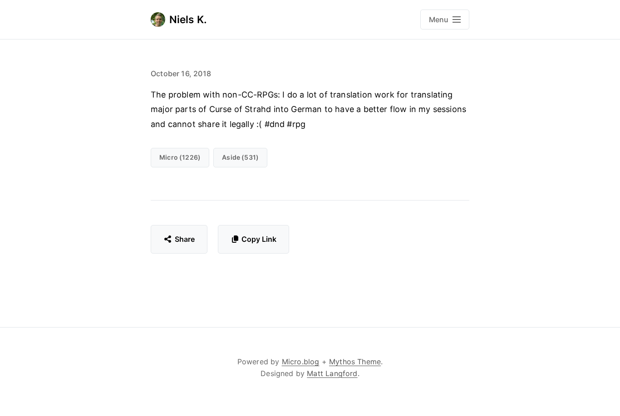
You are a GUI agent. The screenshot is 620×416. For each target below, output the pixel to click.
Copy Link (258, 239)
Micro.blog (301, 361)
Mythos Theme (355, 361)
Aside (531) (240, 157)
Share (185, 239)
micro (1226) (180, 157)
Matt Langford (332, 373)
